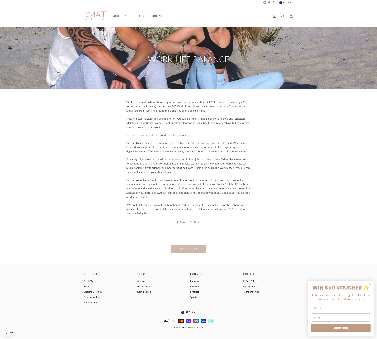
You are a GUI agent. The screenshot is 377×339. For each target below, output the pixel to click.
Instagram (194, 281)
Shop (116, 16)
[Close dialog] (370, 284)
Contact (157, 16)
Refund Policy (250, 281)
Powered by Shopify (194, 327)
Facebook (194, 286)
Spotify (193, 297)
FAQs (86, 286)
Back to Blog (190, 248)
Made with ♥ (179, 327)
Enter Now (340, 328)
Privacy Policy (250, 286)
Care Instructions (92, 297)
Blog (142, 16)
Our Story (142, 281)
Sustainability (143, 286)
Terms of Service (251, 291)
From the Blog (144, 291)
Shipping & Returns (93, 291)
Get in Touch (90, 281)
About (129, 16)
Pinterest (194, 291)
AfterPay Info (90, 302)
